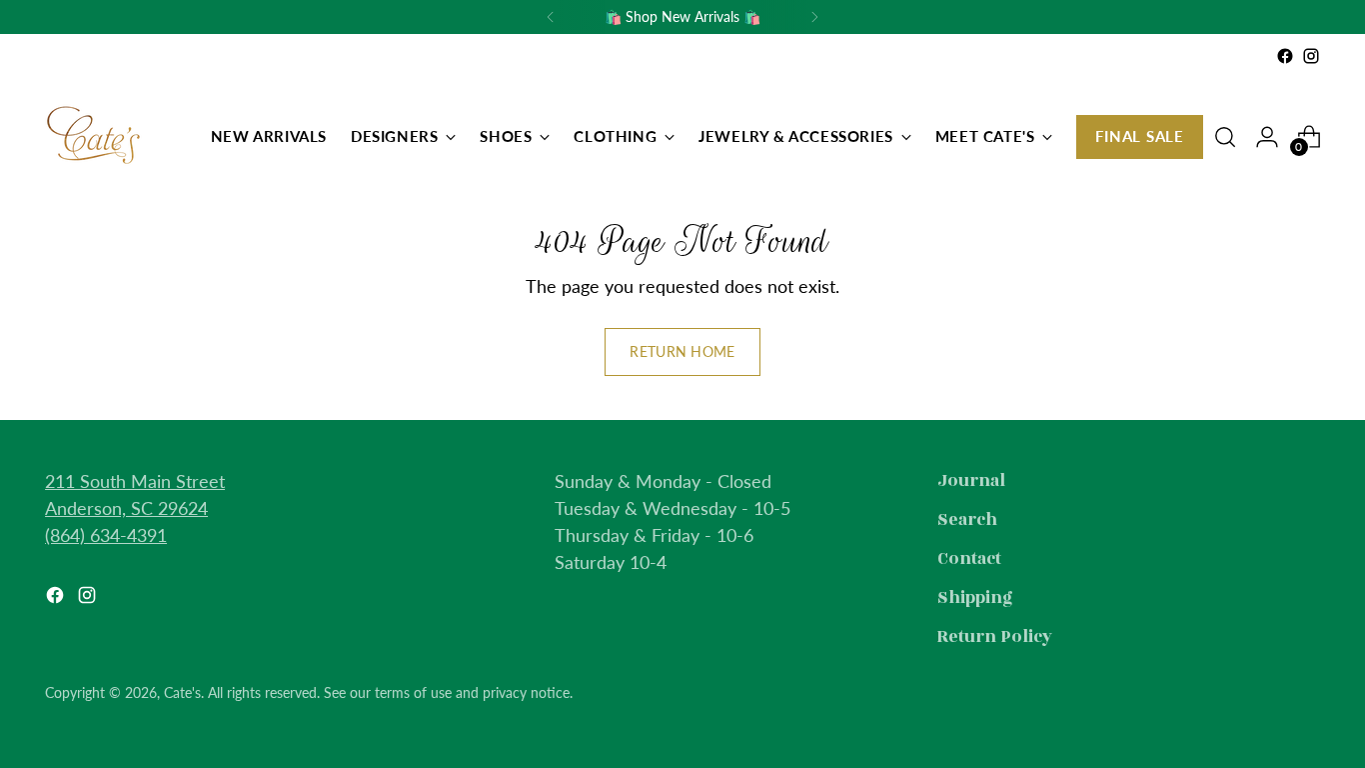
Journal (971, 481)
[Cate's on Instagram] (1311, 56)
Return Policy (994, 637)
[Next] (814, 17)
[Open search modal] (1225, 137)
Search (967, 520)
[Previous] (551, 17)
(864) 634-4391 (106, 535)
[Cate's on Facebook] (1285, 56)
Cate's (182, 692)
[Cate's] (95, 136)
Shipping (975, 598)
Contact (969, 559)
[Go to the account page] (1267, 137)
